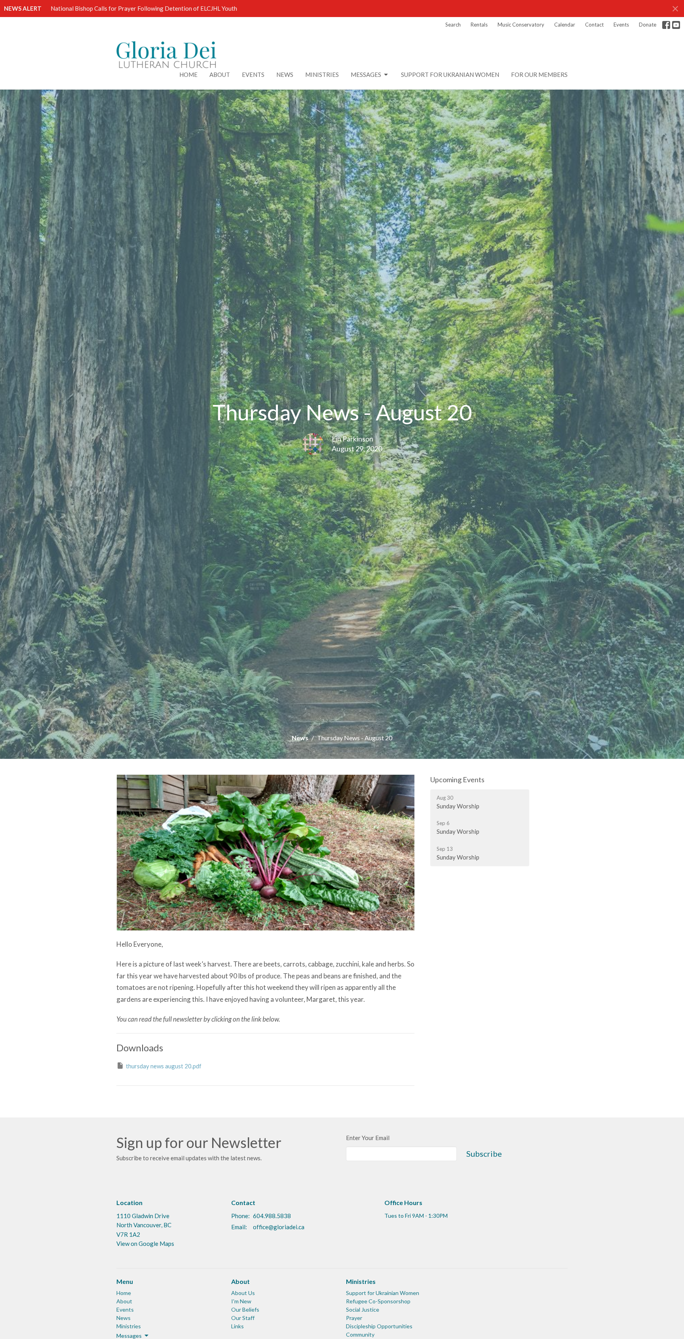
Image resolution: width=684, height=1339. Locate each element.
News (284, 74)
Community (360, 1334)
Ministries (322, 74)
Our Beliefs (245, 1309)
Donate (647, 24)
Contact (594, 24)
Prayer (354, 1317)
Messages (366, 74)
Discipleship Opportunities (379, 1326)
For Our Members (539, 74)
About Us (243, 1292)
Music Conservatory (521, 24)
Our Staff (243, 1317)
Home (188, 74)
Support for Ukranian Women (450, 74)
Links (237, 1326)
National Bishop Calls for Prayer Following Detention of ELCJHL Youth (144, 8)
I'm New (241, 1301)
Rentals (479, 24)
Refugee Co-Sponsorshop (378, 1301)
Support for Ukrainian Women (382, 1292)
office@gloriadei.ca (278, 1226)
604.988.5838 (272, 1215)
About (219, 74)
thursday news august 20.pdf (163, 1066)
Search (453, 24)
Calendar (564, 24)
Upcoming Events (457, 779)
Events (621, 24)
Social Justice (362, 1309)
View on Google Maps (145, 1243)
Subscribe (484, 1153)
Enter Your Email (368, 1137)
